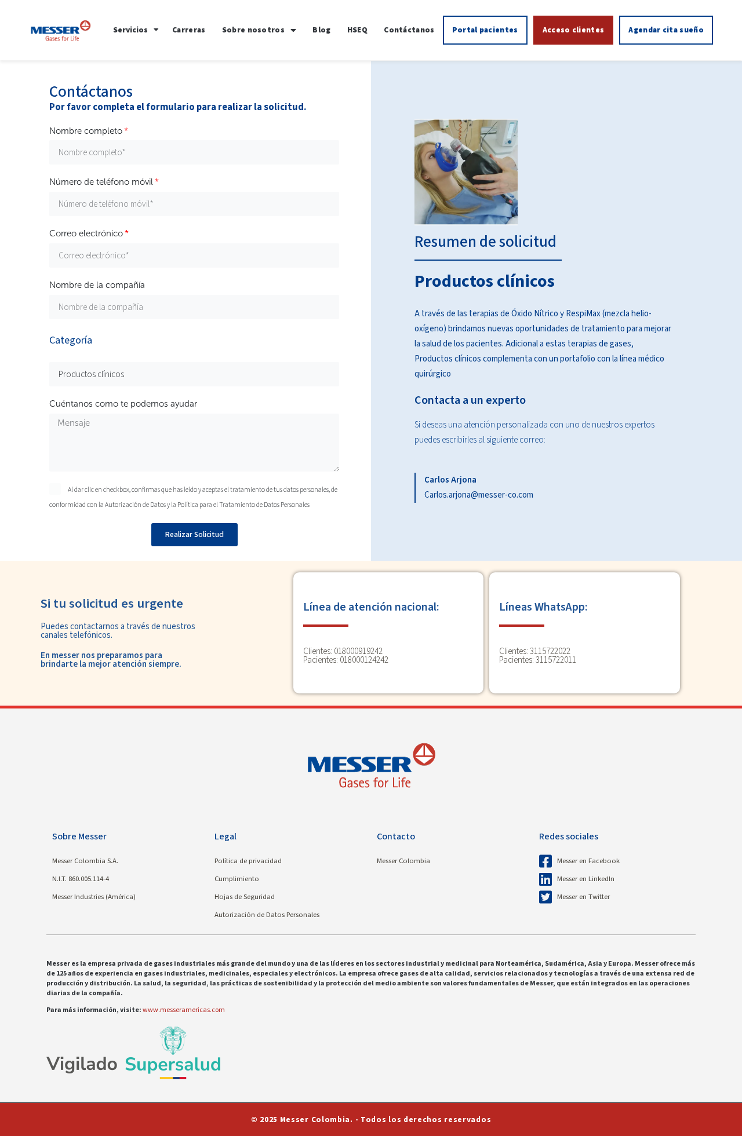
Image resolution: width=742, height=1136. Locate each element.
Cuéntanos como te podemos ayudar (123, 404)
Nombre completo (85, 131)
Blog (321, 29)
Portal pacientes (485, 29)
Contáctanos (409, 29)
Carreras (188, 29)
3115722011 (556, 660)
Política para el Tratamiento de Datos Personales (243, 505)
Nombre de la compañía (97, 285)
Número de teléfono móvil (101, 182)
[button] (135, 30)
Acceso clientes (574, 29)
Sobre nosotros (253, 29)
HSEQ (357, 29)
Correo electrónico (86, 233)
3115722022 (550, 651)
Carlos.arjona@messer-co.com (478, 495)
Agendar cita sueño (665, 29)
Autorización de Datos (136, 505)
